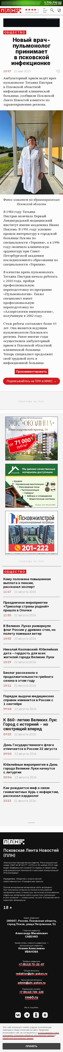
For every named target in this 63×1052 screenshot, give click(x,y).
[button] (59, 10)
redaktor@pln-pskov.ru (31, 973)
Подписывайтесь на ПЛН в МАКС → (31, 381)
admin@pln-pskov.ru (32, 982)
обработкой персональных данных (18, 1038)
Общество (15, 32)
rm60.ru (31, 997)
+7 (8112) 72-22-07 (31, 964)
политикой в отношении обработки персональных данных (28, 1035)
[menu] (45, 10)
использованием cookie (48, 1033)
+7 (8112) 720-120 (31, 991)
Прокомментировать (31, 371)
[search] (52, 10)
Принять (31, 1046)
